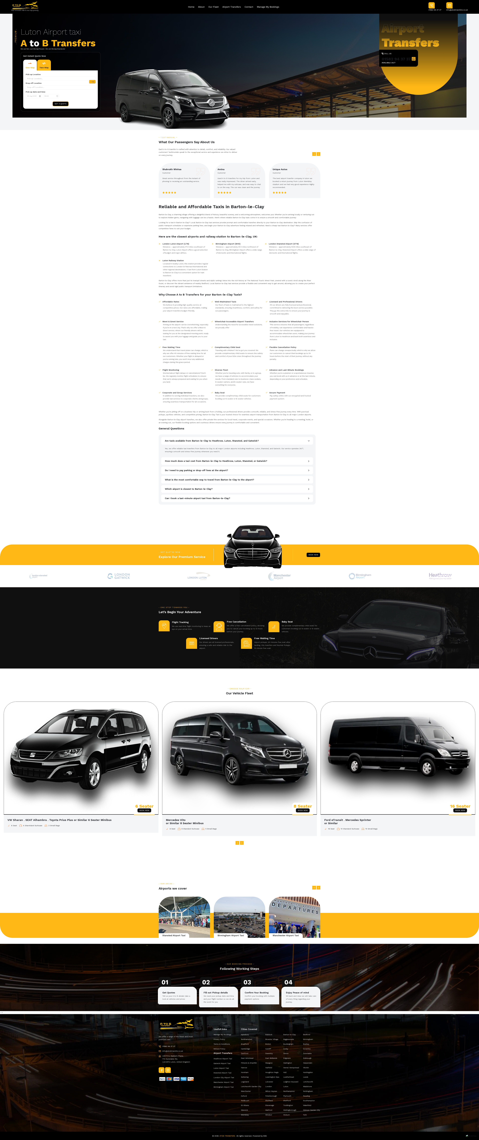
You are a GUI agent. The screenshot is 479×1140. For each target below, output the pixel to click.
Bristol (268, 1044)
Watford (268, 1110)
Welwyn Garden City (311, 1110)
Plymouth (287, 1096)
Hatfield (268, 1068)
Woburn (286, 1115)
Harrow (244, 1068)
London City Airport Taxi (224, 1077)
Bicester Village (271, 1039)
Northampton (289, 1091)
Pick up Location (33, 74)
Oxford (244, 1096)
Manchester (246, 1091)
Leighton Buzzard (290, 1082)
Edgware (287, 1058)
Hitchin (306, 1068)
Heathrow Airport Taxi (223, 1059)
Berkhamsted (246, 1039)
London (268, 1086)
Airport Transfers (231, 6)
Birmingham (308, 1039)
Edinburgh (307, 1058)
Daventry (269, 1053)
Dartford (244, 1053)
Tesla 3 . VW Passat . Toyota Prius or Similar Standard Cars (48, 820)
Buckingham (288, 1044)
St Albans (245, 1105)
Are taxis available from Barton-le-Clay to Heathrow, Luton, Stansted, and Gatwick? (212, 440)
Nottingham (308, 1091)
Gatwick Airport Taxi (173, 935)
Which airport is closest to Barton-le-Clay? (189, 489)
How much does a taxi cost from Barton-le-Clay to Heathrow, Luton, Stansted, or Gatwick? (216, 461)
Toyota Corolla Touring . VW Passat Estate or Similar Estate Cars (210, 820)
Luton (285, 1086)
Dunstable (307, 1053)
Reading (306, 1096)
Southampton (309, 1101)
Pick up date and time (35, 92)
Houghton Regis (272, 1072)
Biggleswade (288, 1039)
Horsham (244, 1072)
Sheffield (269, 1101)
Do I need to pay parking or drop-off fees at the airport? (196, 470)
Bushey (306, 1044)
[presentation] (314, 154)
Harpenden (307, 1063)
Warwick (244, 1110)
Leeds (305, 1077)
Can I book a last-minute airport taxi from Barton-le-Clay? (197, 498)
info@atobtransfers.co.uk (457, 10)
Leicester (269, 1082)
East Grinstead (247, 1058)
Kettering (244, 1077)
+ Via (92, 82)
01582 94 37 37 (434, 10)
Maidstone (307, 1086)
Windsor (268, 1115)
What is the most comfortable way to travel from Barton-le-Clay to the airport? (209, 479)
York (305, 1115)
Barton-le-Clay (289, 1035)
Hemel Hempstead (291, 1068)
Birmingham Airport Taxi (286, 935)
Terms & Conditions (222, 1044)
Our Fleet (213, 6)
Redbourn (245, 1101)
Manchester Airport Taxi (224, 1082)
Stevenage (269, 1105)
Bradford (245, 1044)
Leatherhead (288, 1077)
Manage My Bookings (268, 6)
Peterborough (271, 1096)
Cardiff (268, 1049)
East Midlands (271, 1058)
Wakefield (307, 1105)
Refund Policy (219, 1049)
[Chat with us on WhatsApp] (471, 1135)
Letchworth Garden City (251, 1086)
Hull (285, 1072)
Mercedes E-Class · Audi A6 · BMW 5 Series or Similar (361, 820)
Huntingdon (308, 1072)
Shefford (287, 1101)
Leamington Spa (272, 1077)
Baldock (268, 1035)
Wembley (245, 1115)
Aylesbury (245, 1035)
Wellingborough (289, 1110)
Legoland (245, 1082)
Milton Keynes (271, 1091)
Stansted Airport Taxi (229, 935)
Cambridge (245, 1049)
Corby (285, 1049)
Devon (286, 1053)
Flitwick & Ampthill (249, 1063)
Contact (248, 6)
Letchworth (308, 1082)
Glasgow (269, 1063)
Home (191, 6)
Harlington (287, 1063)
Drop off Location (34, 83)
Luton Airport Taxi (221, 1068)
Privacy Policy (219, 1039)
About (201, 6)
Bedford (306, 1035)
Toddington (288, 1105)
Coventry (306, 1049)
